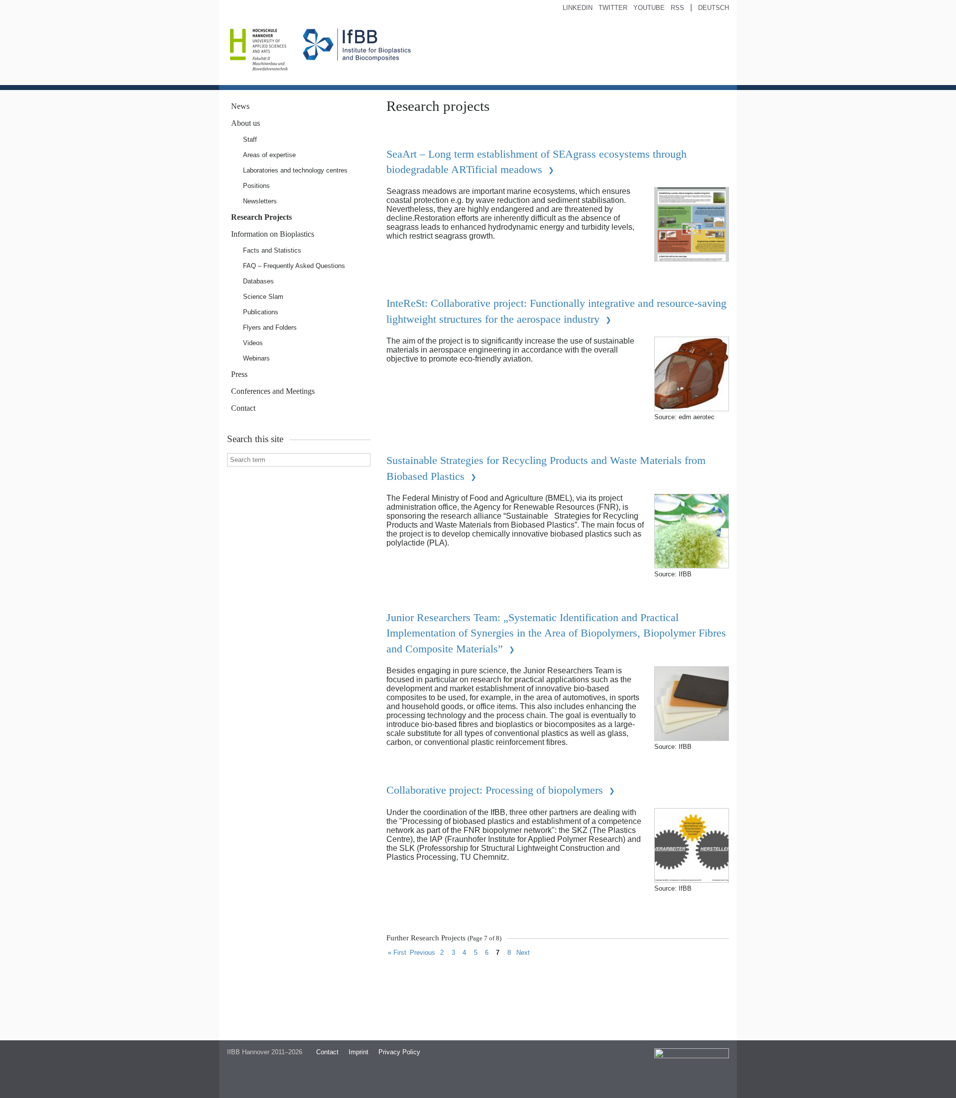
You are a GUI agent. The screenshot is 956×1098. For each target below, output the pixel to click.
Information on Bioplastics (272, 234)
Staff (250, 139)
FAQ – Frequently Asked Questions (294, 266)
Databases (258, 281)
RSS (677, 7)
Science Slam (263, 296)
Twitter (612, 7)
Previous (422, 952)
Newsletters (260, 201)
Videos (253, 343)
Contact (243, 408)
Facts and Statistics (272, 250)
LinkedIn (578, 7)
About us (245, 123)
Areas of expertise (269, 155)
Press (239, 374)
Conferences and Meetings (273, 391)
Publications (260, 312)
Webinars (256, 358)
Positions (256, 185)
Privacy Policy (399, 1052)
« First (397, 952)
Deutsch (713, 7)
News (240, 106)
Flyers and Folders (270, 327)
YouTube (649, 7)
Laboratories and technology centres (295, 170)
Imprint (358, 1052)
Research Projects (261, 217)
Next (523, 952)
